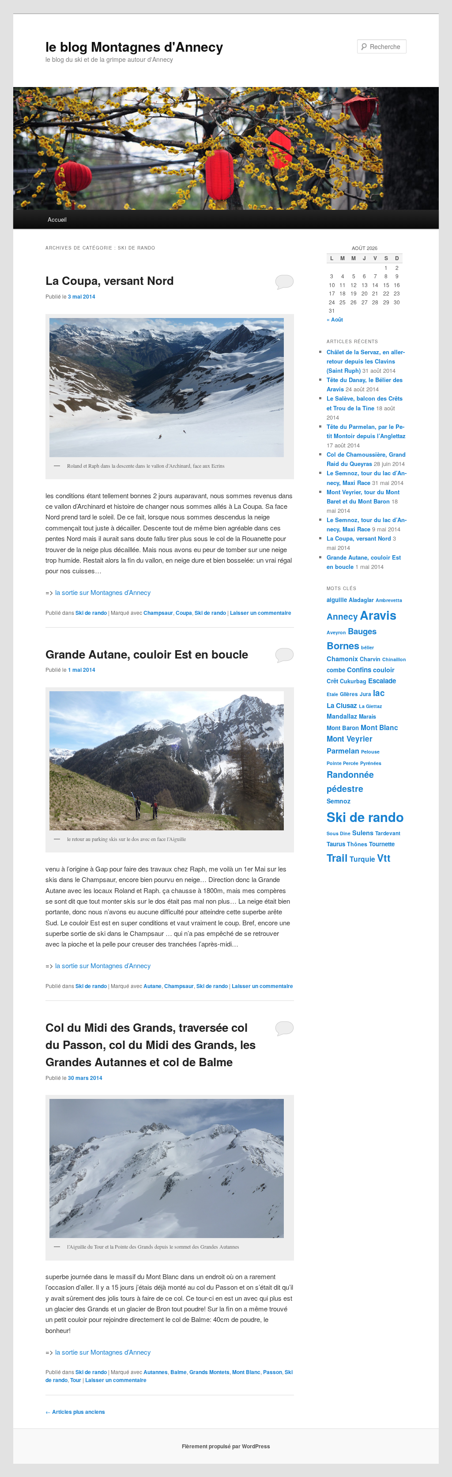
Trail (337, 857)
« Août (335, 319)
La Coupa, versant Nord (109, 280)
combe (336, 670)
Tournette (382, 844)
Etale (332, 694)
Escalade (382, 680)
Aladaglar (361, 600)
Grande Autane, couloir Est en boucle (146, 654)
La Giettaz (370, 706)
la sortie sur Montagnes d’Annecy (103, 592)
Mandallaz (342, 716)
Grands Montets (209, 1372)
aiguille (337, 599)
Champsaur (158, 613)
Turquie (362, 859)
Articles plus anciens (75, 1412)
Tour (75, 1380)
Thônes (357, 844)
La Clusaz (342, 705)
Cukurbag (353, 681)
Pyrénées (370, 763)
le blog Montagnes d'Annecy (134, 46)
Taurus (336, 844)
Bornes (343, 645)
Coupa (184, 613)
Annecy (342, 616)
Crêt (332, 681)
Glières (349, 694)
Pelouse (370, 751)
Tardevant (387, 833)
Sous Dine (338, 833)
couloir (384, 669)
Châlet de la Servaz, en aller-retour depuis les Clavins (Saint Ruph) (366, 361)
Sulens (362, 832)
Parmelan (343, 751)
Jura (365, 694)
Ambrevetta (389, 600)
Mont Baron (343, 727)
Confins (359, 669)
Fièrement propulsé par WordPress (226, 1446)
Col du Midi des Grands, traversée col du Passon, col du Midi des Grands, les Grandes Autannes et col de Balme (150, 1044)
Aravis (378, 614)
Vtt (384, 857)
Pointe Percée (342, 763)
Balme (178, 1372)
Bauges (362, 631)
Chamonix (342, 658)
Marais (367, 716)
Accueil (57, 219)
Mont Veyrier (350, 738)
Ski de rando (91, 613)
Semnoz (338, 800)
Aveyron (336, 632)
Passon (272, 1372)
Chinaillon (394, 659)
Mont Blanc (246, 1372)
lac (379, 693)
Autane (152, 986)
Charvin (370, 659)
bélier (367, 647)
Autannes (155, 1372)
